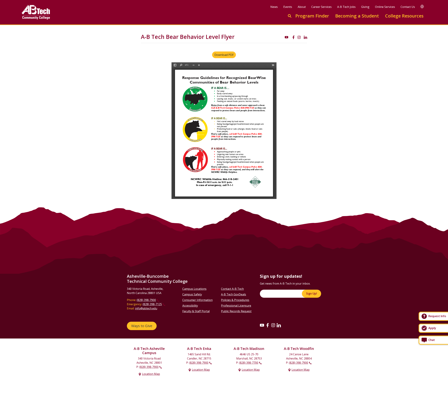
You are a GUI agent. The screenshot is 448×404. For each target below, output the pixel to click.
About (302, 7)
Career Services (321, 7)
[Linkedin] (279, 325)
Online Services (385, 7)
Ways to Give (141, 325)
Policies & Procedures (235, 300)
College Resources (404, 16)
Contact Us (408, 7)
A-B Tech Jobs (346, 7)
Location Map (151, 374)
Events (287, 7)
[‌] (286, 37)
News (274, 7)
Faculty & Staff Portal (196, 311)
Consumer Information (197, 300)
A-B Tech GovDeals (233, 294)
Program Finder (312, 16)
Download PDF (224, 55)
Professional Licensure (236, 306)
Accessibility (190, 306)
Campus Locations (194, 289)
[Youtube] (262, 325)
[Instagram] (273, 325)
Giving (365, 7)
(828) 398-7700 (248, 363)
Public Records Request (236, 311)
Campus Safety (192, 294)
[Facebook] (267, 325)
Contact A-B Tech (232, 289)
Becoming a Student (357, 16)
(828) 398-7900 (146, 300)
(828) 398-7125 (152, 304)
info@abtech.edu (146, 308)
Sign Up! (311, 293)
